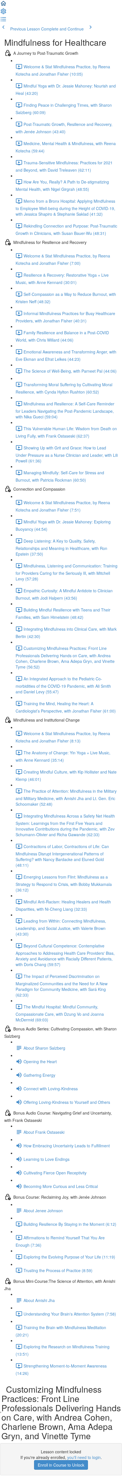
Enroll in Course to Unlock (61, 1465)
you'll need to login (84, 1457)
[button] (3, 5)
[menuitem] (3, 13)
